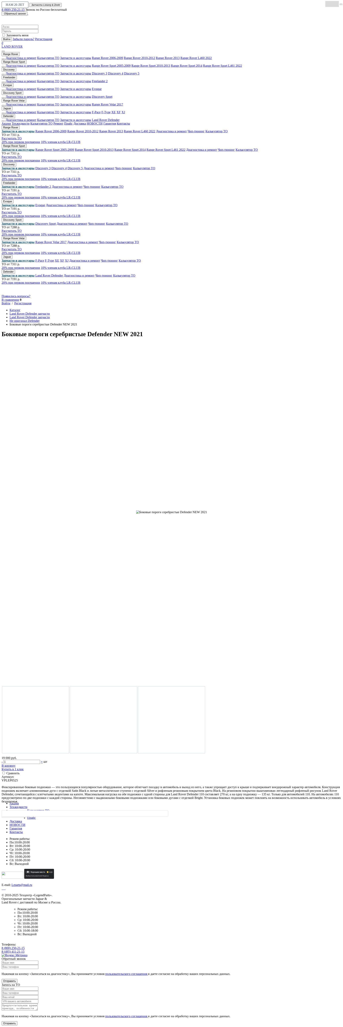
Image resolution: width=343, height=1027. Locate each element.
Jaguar (7, 108)
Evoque (7, 85)
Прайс (68, 123)
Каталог (15, 310)
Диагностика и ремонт (21, 58)
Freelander (9, 77)
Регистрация (43, 39)
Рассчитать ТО (12, 138)
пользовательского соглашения (126, 974)
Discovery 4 (115, 73)
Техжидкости (21, 123)
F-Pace (96, 112)
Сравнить (12, 773)
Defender (8, 116)
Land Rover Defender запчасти (30, 313)
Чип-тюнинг (196, 131)
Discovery (9, 69)
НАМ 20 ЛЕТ (15, 4)
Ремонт (58, 123)
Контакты (123, 123)
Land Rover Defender (105, 120)
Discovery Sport (12, 92)
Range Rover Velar (14, 100)
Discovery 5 (131, 73)
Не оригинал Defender (25, 320)
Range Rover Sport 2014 (186, 65)
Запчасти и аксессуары (75, 58)
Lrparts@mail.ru (22, 885)
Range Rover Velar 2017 (107, 104)
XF (119, 112)
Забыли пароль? (23, 39)
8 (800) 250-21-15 (13, 9)
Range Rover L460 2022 (196, 58)
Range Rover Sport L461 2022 (222, 65)
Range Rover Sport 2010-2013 (150, 65)
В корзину (8, 765)
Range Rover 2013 (168, 58)
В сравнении (10, 299)
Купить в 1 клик (13, 769)
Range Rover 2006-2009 (107, 58)
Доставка (79, 123)
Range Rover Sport (14, 61)
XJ (123, 112)
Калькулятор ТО (48, 58)
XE (113, 112)
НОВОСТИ (95, 123)
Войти (6, 39)
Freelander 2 (100, 81)
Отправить (9, 981)
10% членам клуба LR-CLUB (60, 142)
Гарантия (109, 123)
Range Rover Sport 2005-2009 (111, 65)
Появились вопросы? (16, 296)
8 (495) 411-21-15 (13, 951)
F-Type (106, 112)
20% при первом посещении (21, 142)
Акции (6, 123)
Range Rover (10, 54)
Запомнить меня (17, 35)
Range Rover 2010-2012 (139, 58)
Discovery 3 (99, 73)
